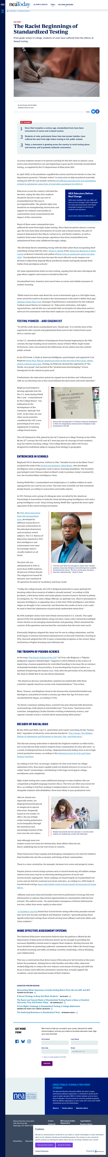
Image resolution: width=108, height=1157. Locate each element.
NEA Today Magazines (65, 4)
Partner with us (67, 1108)
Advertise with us (82, 1108)
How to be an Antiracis (68, 254)
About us (56, 1108)
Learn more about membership (80, 216)
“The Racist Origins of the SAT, (42, 657)
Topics (53, 4)
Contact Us (51, 1124)
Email (73, 1048)
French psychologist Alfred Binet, (56, 465)
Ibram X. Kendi (56, 250)
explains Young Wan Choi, (29, 301)
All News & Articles (41, 4)
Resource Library (86, 1124)
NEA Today (13, 11)
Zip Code (44, 1048)
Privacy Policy (17, 1141)
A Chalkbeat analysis (28, 911)
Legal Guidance (85, 1121)
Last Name (75, 1039)
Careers (50, 1121)
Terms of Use (29, 1141)
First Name (45, 1039)
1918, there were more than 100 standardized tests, (28, 516)
